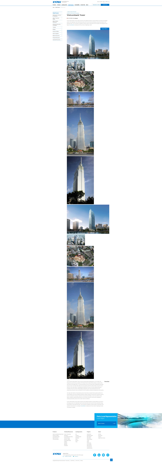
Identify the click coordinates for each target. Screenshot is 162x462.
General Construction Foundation (73, 13)
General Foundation (89, 439)
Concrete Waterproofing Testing (68, 436)
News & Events (100, 435)
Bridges (88, 441)
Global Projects (71, 4)
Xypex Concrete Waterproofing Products (58, 434)
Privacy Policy (67, 460)
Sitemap (81, 460)
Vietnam (76, 18)
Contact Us (105, 4)
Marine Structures (89, 445)
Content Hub (82, 4)
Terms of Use (77, 460)
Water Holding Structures (55, 22)
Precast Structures (56, 37)
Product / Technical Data (67, 434)
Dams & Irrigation (89, 444)
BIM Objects (65, 444)
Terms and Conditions (56, 439)
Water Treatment (89, 436)
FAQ (76, 434)
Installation (65, 441)
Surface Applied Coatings (56, 436)
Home (54, 7)
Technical (58, 4)
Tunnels (88, 440)
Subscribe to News (96, 4)
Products (54, 4)
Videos (76, 441)
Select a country (100, 1)
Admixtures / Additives (56, 435)
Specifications (66, 435)
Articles (76, 439)
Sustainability (77, 4)
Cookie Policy (72, 460)
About (87, 4)
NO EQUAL (99, 434)
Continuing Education (78, 436)
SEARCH (107, 1)
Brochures (77, 440)
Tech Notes (77, 435)
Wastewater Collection (90, 435)
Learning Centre (64, 4)
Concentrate (71, 24)
